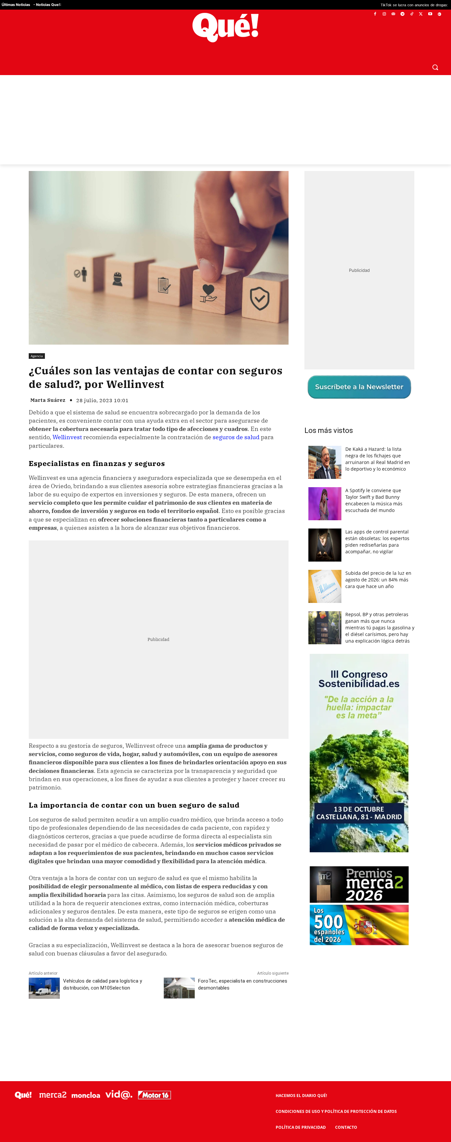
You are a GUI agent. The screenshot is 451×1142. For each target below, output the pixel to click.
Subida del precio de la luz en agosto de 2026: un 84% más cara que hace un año (378, 579)
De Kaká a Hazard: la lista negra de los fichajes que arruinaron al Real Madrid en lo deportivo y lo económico (377, 459)
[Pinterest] (113, 1023)
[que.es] (225, 27)
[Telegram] (402, 14)
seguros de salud (236, 437)
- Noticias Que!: (47, 4)
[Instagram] (384, 14)
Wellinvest (67, 437)
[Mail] (393, 14)
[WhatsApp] (128, 1023)
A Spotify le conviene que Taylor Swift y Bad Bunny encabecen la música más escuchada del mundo (373, 500)
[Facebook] (375, 14)
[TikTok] (412, 14)
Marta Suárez (48, 400)
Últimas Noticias (16, 4)
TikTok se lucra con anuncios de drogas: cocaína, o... (387, 5)
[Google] (439, 14)
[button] (435, 67)
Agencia (37, 356)
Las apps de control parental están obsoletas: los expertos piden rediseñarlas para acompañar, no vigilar (377, 542)
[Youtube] (430, 14)
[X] (421, 14)
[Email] (173, 1023)
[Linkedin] (158, 1023)
